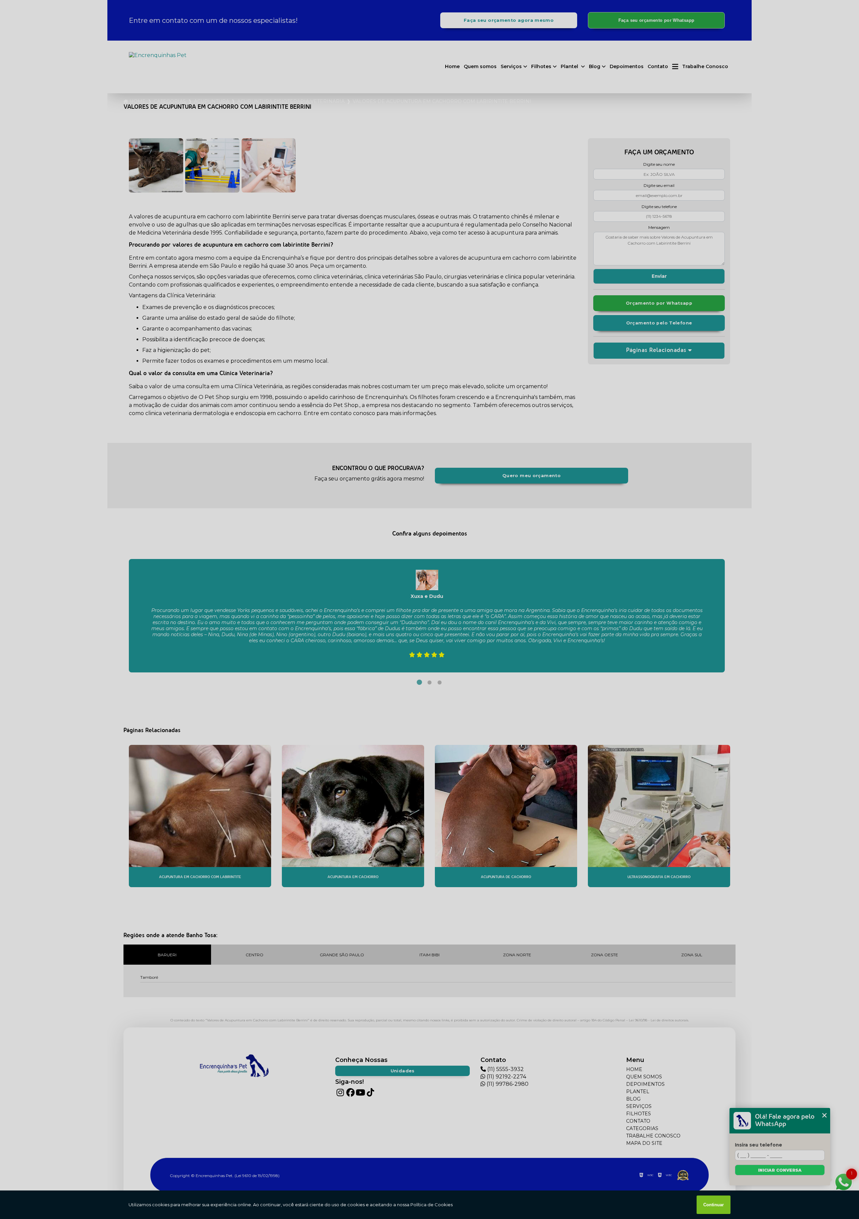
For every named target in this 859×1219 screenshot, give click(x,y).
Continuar (713, 1204)
